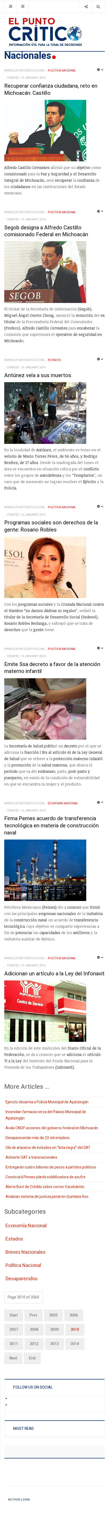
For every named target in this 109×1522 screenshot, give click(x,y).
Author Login (19, 1499)
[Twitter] (13, 1405)
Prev (33, 1315)
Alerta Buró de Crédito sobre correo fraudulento (45, 1187)
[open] (10, 6)
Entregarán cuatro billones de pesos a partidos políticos (51, 1167)
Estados (14, 1239)
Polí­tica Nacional (23, 1265)
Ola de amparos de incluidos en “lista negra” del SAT (48, 1147)
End (32, 1358)
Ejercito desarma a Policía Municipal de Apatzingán (47, 1102)
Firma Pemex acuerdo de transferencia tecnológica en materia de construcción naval (51, 825)
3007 (14, 1329)
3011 (14, 1344)
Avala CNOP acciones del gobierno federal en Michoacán (52, 1128)
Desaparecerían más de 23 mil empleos (38, 1138)
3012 (34, 1344)
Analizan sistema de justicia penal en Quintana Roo (47, 1196)
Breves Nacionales (26, 1252)
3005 (53, 1315)
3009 (54, 1329)
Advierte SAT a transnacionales (31, 1157)
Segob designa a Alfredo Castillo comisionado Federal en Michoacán (46, 231)
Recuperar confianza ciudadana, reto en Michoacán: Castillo (50, 89)
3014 (75, 1344)
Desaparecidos (22, 1278)
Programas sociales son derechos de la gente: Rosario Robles (51, 526)
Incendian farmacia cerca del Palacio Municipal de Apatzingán (46, 1115)
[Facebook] (13, 1399)
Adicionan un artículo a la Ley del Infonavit (54, 974)
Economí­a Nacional (26, 1225)
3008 (34, 1329)
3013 (54, 1344)
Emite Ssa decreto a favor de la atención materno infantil (52, 667)
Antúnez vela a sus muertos (37, 375)
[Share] (86, 6)
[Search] (98, 6)
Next (13, 1358)
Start (14, 1315)
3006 (74, 1315)
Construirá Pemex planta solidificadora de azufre (45, 1177)
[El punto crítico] (54, 32)
